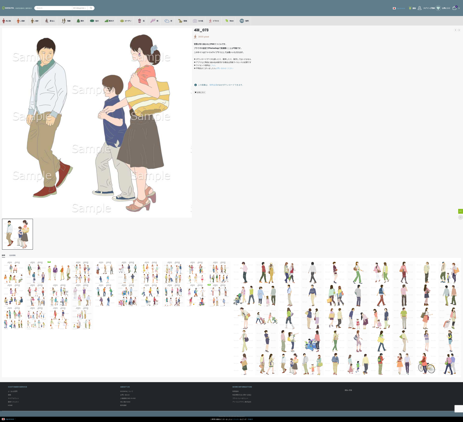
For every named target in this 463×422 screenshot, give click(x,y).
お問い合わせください (224, 68)
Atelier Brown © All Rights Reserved (232, 416)
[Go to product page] (13, 272)
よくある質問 (12, 391)
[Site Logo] (8, 8)
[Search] (91, 8)
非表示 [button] (250, 419)
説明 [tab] (3, 255)
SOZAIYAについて (126, 391)
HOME (10, 405)
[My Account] (419, 8)
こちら (213, 65)
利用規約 (235, 391)
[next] (459, 30)
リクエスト (236, 419)
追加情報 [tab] (12, 255)
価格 (9, 395)
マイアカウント (13, 398)
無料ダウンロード (59, 279)
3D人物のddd (125, 402)
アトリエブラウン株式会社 (241, 402)
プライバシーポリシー (240, 398)
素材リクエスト (13, 402)
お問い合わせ (125, 395)
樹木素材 (123, 405)
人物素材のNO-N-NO (128, 398)
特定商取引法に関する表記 (241, 395)
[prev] (455, 30)
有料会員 (213, 84)
